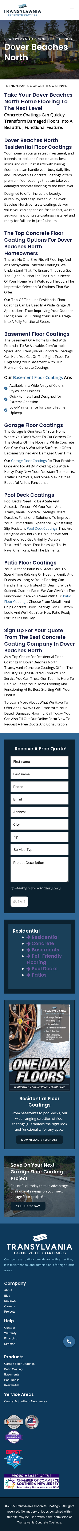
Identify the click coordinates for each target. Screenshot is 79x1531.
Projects (9, 1311)
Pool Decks (44, 968)
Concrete (42, 943)
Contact (9, 1327)
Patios (39, 975)
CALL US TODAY (28, 1206)
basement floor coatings (38, 377)
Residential (45, 937)
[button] (69, 1341)
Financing (10, 1338)
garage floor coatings (29, 460)
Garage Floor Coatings (19, 1363)
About (8, 1290)
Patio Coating (13, 1369)
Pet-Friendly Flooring (44, 959)
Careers (9, 1306)
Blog (7, 1295)
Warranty (10, 1333)
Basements (45, 950)
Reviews (10, 1301)
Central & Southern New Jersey (25, 1401)
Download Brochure (39, 1140)
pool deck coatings (42, 528)
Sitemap (9, 1343)
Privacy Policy (52, 888)
